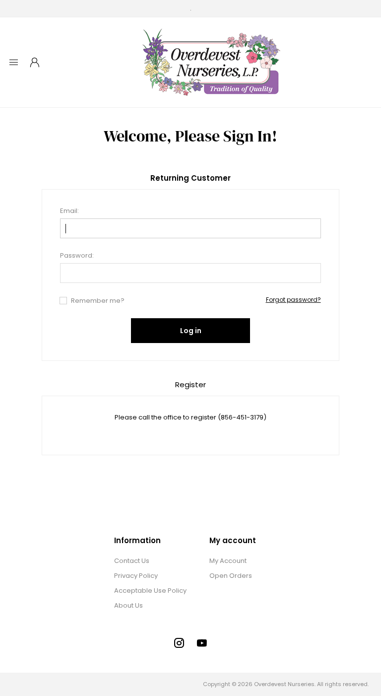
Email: (69, 210)
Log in (190, 331)
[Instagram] (179, 643)
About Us (128, 605)
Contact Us (131, 560)
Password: (77, 255)
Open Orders (230, 575)
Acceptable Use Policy (150, 590)
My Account (228, 560)
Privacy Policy (136, 575)
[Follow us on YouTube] (202, 643)
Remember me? (98, 300)
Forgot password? (293, 299)
